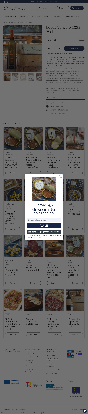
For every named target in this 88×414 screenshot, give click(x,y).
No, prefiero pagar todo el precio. (44, 232)
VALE (44, 225)
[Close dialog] (61, 176)
